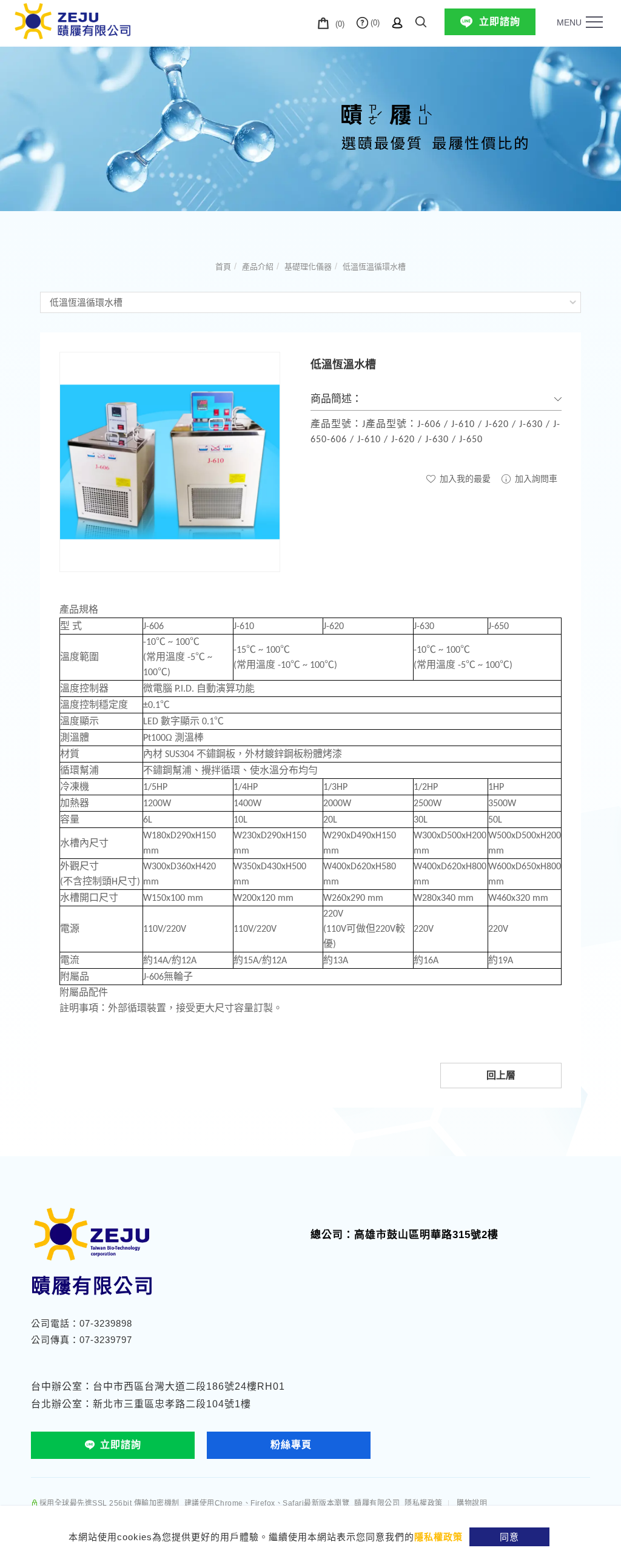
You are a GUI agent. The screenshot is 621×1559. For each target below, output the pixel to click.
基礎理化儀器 (308, 266)
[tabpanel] (310, 128)
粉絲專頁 (291, 1444)
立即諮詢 (499, 21)
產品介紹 (258, 266)
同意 (509, 1537)
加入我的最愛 (464, 478)
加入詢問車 (534, 478)
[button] (420, 19)
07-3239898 (105, 1323)
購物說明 (472, 1503)
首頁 (223, 266)
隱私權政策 (438, 1537)
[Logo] (72, 20)
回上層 (500, 1075)
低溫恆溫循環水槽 (374, 266)
